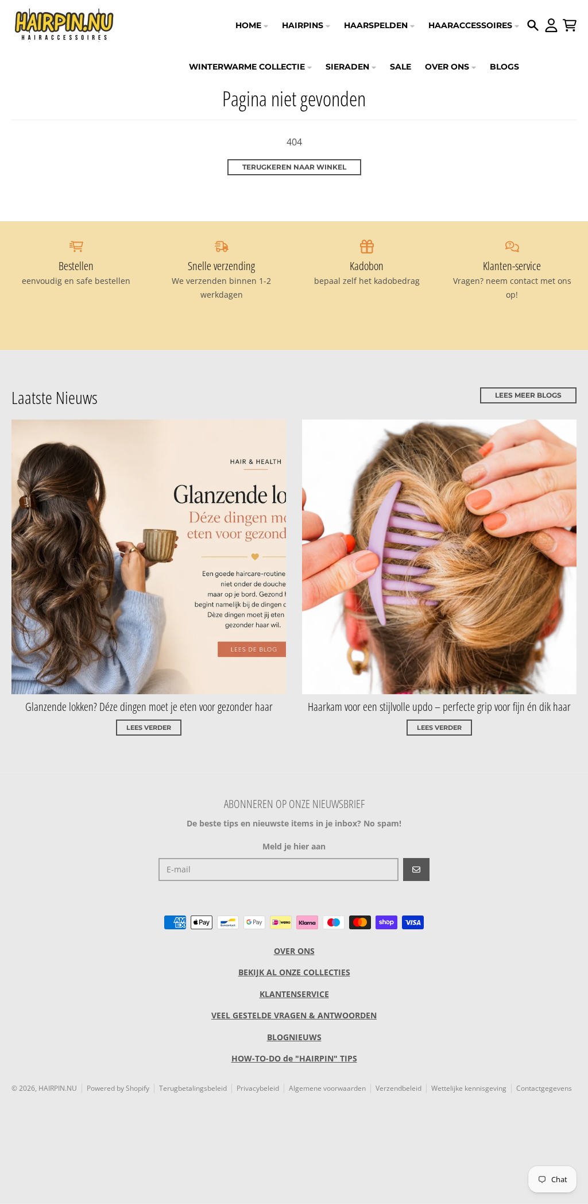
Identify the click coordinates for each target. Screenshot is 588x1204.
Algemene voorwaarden (327, 1088)
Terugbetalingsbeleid (193, 1088)
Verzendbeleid (398, 1088)
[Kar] (570, 25)
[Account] (551, 25)
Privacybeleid (258, 1088)
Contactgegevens (544, 1088)
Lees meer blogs (528, 395)
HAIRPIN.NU (57, 1088)
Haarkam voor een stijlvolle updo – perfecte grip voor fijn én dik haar (439, 706)
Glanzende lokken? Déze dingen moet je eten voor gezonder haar (149, 706)
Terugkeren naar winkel (294, 167)
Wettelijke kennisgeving (468, 1088)
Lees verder (148, 728)
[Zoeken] (533, 25)
